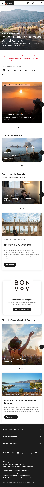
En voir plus (10, 265)
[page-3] (23, 208)
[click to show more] (41, 104)
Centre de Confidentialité (10, 475)
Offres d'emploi (8, 470)
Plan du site (24, 478)
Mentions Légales (25, 475)
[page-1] (21, 165)
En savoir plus (11, 417)
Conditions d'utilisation (20, 470)
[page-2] (22, 165)
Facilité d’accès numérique (10, 478)
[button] (22, 462)
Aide (30, 478)
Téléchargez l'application (22, 309)
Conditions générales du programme (13, 473)
